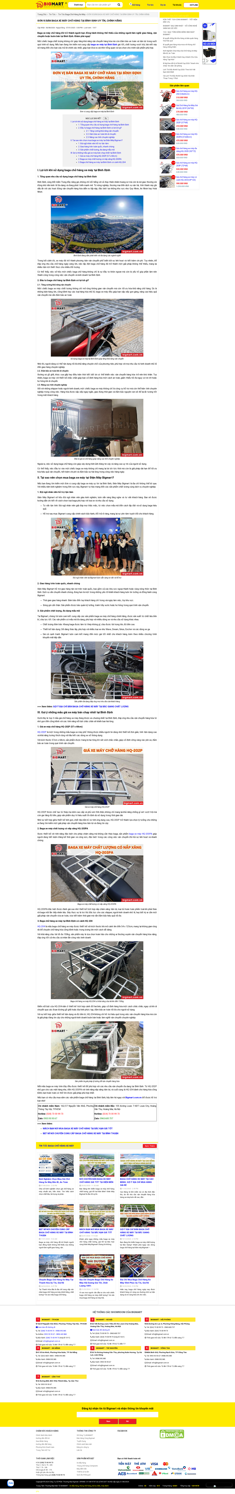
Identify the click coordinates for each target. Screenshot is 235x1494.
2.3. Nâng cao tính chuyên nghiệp (100, 137)
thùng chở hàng (85, 1486)
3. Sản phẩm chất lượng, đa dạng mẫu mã (96, 150)
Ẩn (106, 118)
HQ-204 (41, 926)
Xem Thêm (150, 1146)
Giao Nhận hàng (42, 1441)
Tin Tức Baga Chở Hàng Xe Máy (56, 1146)
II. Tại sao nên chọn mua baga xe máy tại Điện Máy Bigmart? (97, 140)
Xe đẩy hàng (81, 1463)
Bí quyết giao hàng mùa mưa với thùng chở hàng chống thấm (179, 46)
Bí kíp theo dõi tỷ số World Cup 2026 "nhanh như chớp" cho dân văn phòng (181, 64)
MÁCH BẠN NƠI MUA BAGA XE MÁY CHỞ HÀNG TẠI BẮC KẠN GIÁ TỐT (78, 1128)
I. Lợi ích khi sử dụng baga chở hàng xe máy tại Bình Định (95, 121)
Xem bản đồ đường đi (46, 1327)
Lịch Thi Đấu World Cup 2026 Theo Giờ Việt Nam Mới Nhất (179, 71)
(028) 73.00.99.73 (47, 1331)
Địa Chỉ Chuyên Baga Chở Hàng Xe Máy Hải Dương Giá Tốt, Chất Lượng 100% (96, 1282)
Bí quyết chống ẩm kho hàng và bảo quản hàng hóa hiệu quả (180, 39)
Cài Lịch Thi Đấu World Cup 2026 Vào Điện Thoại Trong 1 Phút (179, 77)
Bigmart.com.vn (133, 1097)
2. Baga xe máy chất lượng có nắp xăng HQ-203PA (100, 159)
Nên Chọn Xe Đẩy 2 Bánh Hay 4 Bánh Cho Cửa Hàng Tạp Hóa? (180, 58)
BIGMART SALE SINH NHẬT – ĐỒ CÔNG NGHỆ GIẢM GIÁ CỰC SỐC (180, 27)
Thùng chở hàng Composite (87, 1466)
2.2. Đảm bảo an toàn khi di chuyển (101, 134)
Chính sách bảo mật (84, 1444)
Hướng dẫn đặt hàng (43, 1444)
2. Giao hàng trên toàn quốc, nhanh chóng (96, 147)
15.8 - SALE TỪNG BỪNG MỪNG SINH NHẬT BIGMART (179, 33)
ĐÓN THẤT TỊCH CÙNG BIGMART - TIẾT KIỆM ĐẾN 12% (180, 21)
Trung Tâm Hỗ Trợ (43, 1450)
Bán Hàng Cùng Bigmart (86, 1438)
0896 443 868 (61, 1334)
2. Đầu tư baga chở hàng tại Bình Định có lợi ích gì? (100, 128)
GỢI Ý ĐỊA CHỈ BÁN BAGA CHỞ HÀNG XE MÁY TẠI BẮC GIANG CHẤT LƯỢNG (91, 706)
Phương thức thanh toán (45, 1447)
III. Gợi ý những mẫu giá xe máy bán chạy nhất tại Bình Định (96, 153)
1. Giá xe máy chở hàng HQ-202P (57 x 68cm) (97, 156)
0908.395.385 (61, 1331)
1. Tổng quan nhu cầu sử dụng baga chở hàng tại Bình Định (103, 125)
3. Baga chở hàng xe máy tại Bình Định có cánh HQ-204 (102, 162)
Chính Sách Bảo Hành (44, 1435)
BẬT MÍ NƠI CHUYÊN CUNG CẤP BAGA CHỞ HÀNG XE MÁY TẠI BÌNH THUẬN (80, 1133)
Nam (108, 1421)
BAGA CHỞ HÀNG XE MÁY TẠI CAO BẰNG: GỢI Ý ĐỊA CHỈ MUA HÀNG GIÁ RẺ (137, 1182)
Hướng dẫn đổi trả (43, 1438)
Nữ (127, 1421)
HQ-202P (41, 732)
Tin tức (150, 5)
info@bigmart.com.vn (51, 1341)
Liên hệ (79, 1450)
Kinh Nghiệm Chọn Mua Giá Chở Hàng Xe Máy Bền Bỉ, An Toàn (180, 52)
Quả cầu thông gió (83, 1475)
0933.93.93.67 (49, 1334)
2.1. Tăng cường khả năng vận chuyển (102, 131)
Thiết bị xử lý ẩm (83, 1472)
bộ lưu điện (96, 1486)
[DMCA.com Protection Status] (172, 1438)
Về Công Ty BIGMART (85, 1435)
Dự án (163, 5)
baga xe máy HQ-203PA (140, 834)
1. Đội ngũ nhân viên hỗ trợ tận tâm (93, 143)
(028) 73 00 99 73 (52, 1338)
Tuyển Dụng (81, 1441)
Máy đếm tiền (82, 1469)
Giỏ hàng (136, 5)
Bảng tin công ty (83, 1447)
